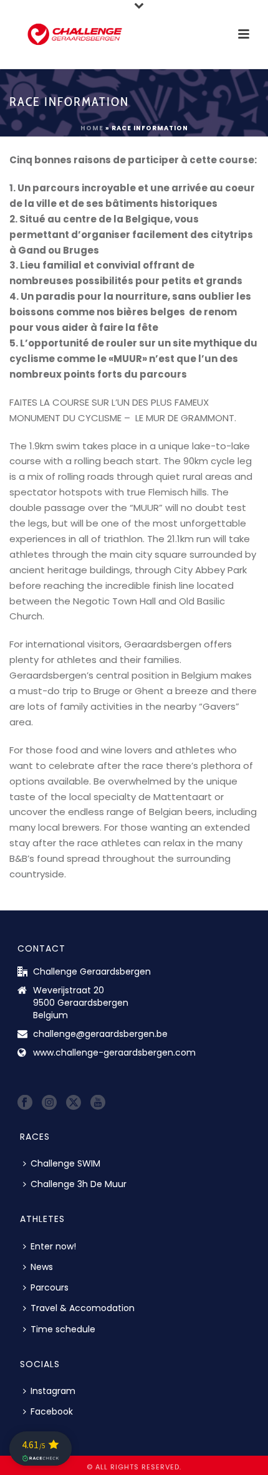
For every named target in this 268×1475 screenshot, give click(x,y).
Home (91, 128)
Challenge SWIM (65, 1163)
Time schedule (63, 1329)
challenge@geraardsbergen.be (100, 1033)
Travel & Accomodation (83, 1308)
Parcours (50, 1287)
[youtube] (97, 1103)
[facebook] (24, 1103)
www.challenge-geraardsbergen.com (114, 1052)
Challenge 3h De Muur (79, 1184)
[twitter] (73, 1103)
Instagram (53, 1391)
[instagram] (49, 1103)
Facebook (52, 1411)
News (42, 1267)
